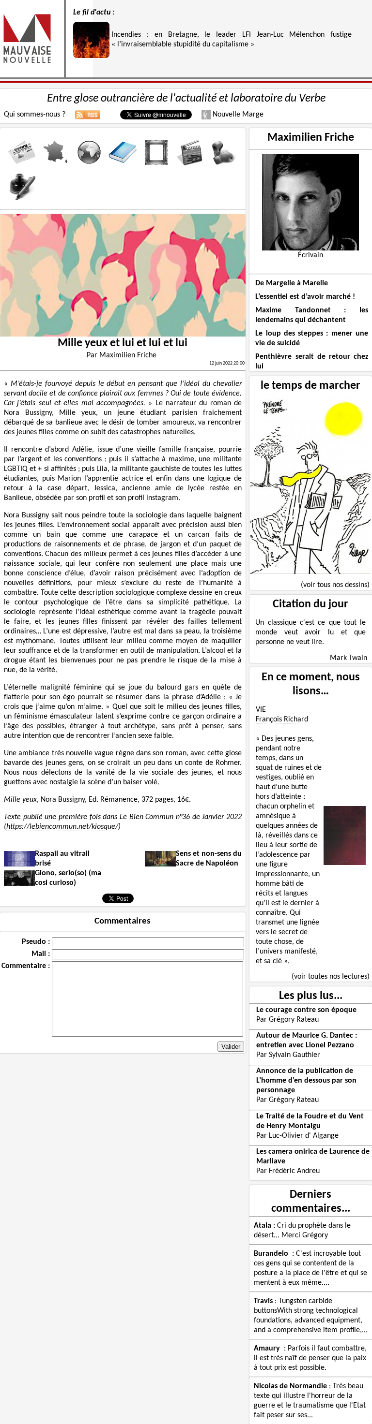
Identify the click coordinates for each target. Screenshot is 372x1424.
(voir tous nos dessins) (335, 585)
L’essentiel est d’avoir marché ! (305, 297)
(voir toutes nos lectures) (331, 977)
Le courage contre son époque (306, 1010)
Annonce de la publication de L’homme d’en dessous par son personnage (306, 1080)
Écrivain (310, 255)
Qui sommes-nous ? (34, 114)
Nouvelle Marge (237, 114)
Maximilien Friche (310, 138)
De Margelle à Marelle (291, 283)
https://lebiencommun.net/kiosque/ (62, 827)
